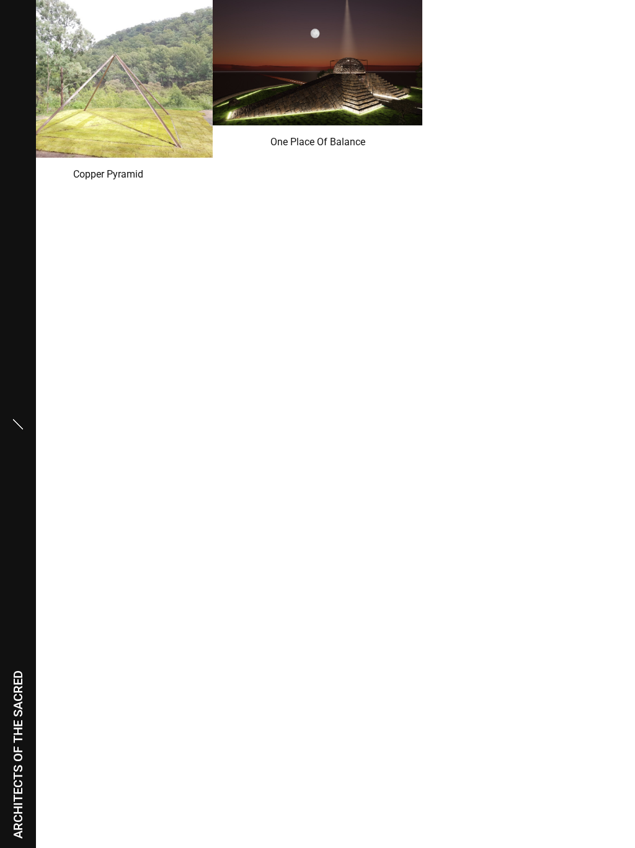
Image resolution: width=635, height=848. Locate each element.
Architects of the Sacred (18, 754)
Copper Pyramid (108, 174)
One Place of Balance (317, 142)
